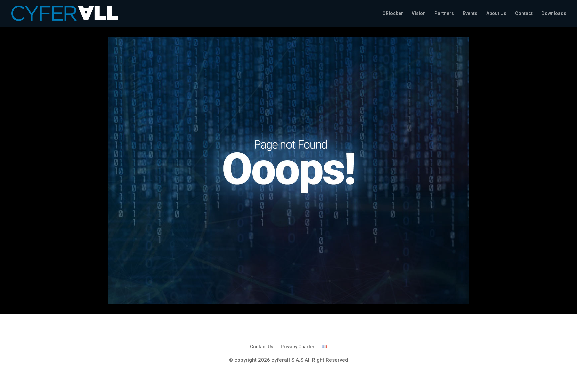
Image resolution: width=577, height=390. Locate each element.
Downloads (553, 13)
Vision (419, 13)
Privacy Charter (298, 346)
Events (470, 13)
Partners (444, 13)
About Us (496, 13)
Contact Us (261, 346)
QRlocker (392, 13)
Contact (524, 13)
